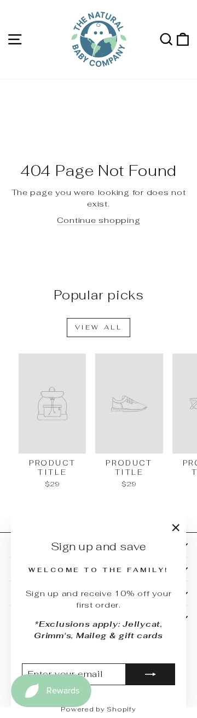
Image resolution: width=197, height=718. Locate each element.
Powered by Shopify (98, 709)
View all (99, 327)
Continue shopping (99, 220)
